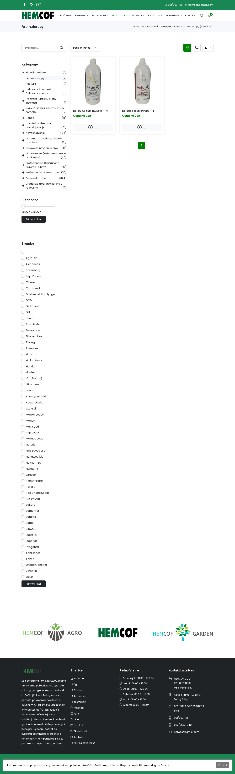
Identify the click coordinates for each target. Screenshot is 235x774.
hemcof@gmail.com (186, 732)
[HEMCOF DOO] (38, 15)
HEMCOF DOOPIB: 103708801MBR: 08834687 (183, 683)
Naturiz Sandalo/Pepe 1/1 (138, 110)
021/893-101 (181, 718)
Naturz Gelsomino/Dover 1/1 (90, 110)
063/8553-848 (183, 725)
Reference (81, 15)
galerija (136, 15)
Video (76, 719)
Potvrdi (222, 765)
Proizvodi (118, 15)
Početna (66, 15)
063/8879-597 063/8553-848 (189, 708)
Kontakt (191, 15)
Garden (78, 690)
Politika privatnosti (84, 743)
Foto (76, 713)
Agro (76, 684)
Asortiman (98, 15)
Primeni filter (33, 219)
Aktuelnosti (173, 15)
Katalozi (154, 15)
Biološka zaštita (170, 26)
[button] (23, 73)
